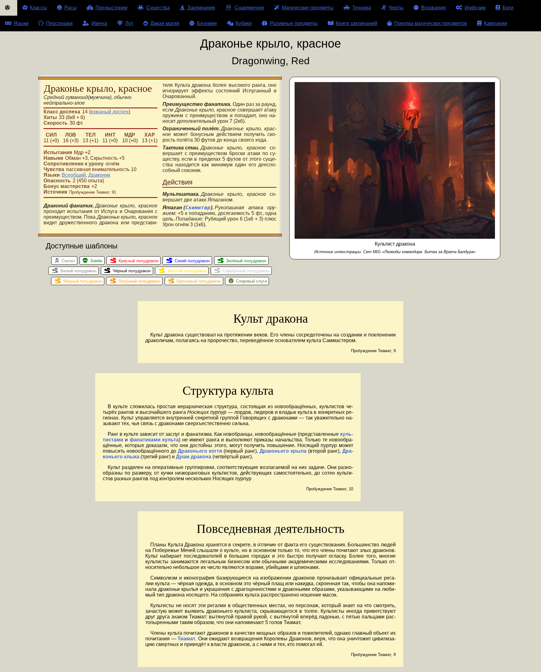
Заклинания (201, 7)
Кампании (495, 23)
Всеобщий (74, 175)
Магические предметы (307, 7)
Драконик (99, 175)
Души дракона (193, 456)
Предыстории (111, 7)
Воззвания (433, 7)
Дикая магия (164, 23)
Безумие (207, 23)
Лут (129, 23)
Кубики (244, 23)
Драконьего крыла (283, 451)
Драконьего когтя (200, 451)
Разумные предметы (294, 23)
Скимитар (197, 208)
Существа (158, 7)
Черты (396, 7)
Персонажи (59, 23)
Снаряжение (249, 7)
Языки (21, 23)
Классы (38, 7)
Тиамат (186, 638)
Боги (507, 7)
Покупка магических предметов (430, 23)
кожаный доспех (109, 111)
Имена (99, 23)
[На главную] (8, 8)
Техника (361, 7)
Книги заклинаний (356, 23)
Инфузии (475, 7)
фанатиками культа (154, 439)
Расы (70, 7)
